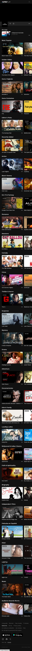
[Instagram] (3, 639)
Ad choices (19, 628)
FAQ (24, 628)
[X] (10, 639)
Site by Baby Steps (26, 647)
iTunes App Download (6, 635)
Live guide (4, 623)
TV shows (25, 623)
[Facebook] (7, 639)
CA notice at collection (8, 628)
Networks (4, 625)
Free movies (18, 623)
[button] (16, 33)
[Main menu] (29, 2)
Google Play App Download (18, 635)
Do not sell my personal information (12, 630)
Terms (10, 625)
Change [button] (9, 642)
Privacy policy (17, 625)
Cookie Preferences (5, 650)
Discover (11, 623)
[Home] (6, 2)
